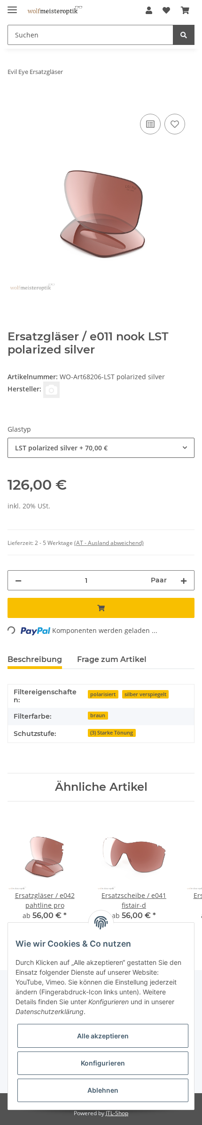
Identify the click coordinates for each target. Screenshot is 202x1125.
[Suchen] (183, 35)
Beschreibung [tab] (35, 659)
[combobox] (101, 448)
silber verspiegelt (145, 694)
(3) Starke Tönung (111, 732)
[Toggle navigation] (12, 6)
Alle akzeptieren (103, 1036)
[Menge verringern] (18, 580)
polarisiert (103, 694)
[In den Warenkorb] (15, 101)
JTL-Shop (117, 1113)
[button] (148, 10)
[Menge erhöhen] (183, 580)
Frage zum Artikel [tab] (112, 659)
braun (97, 715)
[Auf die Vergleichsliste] (150, 124)
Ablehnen (102, 1090)
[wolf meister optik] (54, 10)
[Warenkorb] (185, 10)
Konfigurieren (103, 1063)
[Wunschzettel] (166, 10)
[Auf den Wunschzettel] (174, 124)
